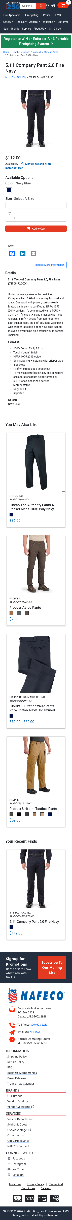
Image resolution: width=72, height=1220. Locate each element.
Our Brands (14, 1096)
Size (8, 199)
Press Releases (16, 1078)
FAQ (10, 1067)
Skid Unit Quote (17, 1124)
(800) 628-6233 (38, 1024)
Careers (46, 1188)
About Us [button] (39, 28)
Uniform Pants (51, 52)
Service (26, 28)
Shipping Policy (17, 1056)
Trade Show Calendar (20, 1083)
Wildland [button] (48, 21)
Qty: (9, 213)
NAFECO (35, 1032)
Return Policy (15, 1062)
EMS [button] (58, 15)
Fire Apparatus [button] (11, 15)
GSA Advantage (17, 1130)
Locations (15, 1184)
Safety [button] (7, 21)
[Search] (41, 6)
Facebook (19, 1158)
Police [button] (47, 15)
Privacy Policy (35, 1184)
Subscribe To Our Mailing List (52, 967)
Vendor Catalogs (17, 1101)
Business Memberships (22, 1073)
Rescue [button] (20, 21)
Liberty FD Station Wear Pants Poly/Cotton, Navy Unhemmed (32, 708)
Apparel (37, 52)
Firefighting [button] (31, 15)
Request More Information (48, 264)
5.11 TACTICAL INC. (16, 77)
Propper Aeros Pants (25, 608)
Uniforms (63, 21)
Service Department (20, 1119)
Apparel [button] (33, 21)
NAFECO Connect (18, 1146)
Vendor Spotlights (19, 1107)
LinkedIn (18, 1175)
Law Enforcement (21, 52)
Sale (6, 28)
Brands (15, 28)
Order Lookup (16, 1135)
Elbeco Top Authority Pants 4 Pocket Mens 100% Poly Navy (32, 507)
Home (6, 52)
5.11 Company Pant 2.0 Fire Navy (34, 922)
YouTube (18, 1169)
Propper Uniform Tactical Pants (33, 809)
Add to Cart (38, 228)
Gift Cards (55, 28)
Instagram (19, 1164)
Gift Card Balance (18, 1141)
